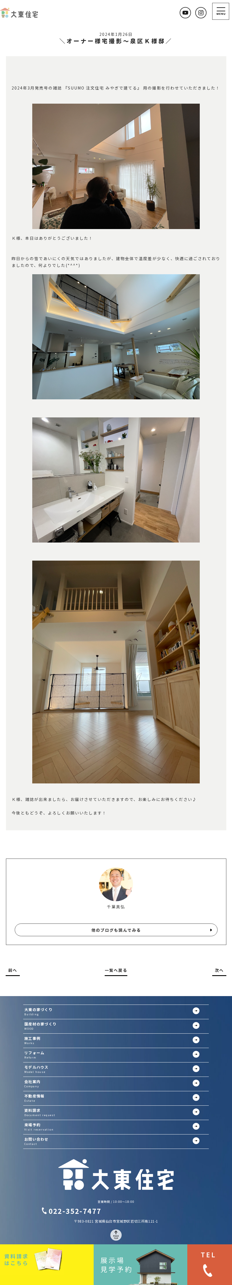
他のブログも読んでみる (116, 930)
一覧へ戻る (116, 970)
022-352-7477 (75, 1211)
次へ (219, 970)
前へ (12, 970)
